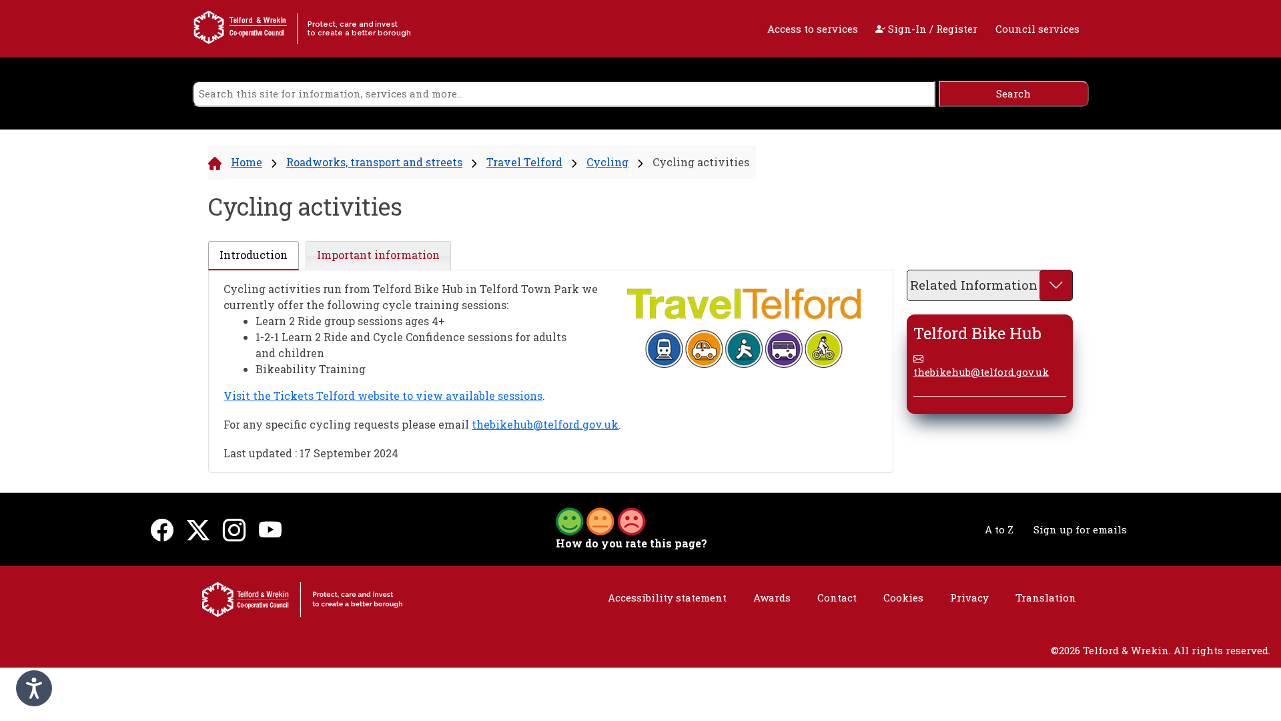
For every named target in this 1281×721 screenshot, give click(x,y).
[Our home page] (302, 598)
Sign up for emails (1080, 529)
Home (246, 162)
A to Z (999, 529)
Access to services (812, 28)
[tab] (253, 255)
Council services (1037, 28)
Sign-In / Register (931, 28)
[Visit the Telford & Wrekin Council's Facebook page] (162, 529)
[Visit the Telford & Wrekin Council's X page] (198, 529)
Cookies (903, 597)
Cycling (607, 162)
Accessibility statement (667, 597)
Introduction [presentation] (254, 255)
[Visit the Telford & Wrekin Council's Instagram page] (234, 529)
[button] (600, 520)
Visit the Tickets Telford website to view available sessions (383, 396)
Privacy (969, 597)
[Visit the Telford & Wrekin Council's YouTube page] (270, 529)
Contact (837, 597)
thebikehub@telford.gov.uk (545, 424)
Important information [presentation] (378, 255)
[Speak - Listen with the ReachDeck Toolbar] (34, 688)
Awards (772, 597)
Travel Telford (524, 162)
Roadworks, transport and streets (374, 162)
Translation (1045, 597)
